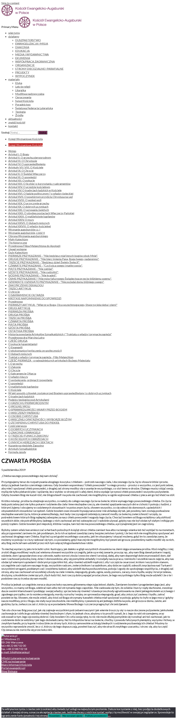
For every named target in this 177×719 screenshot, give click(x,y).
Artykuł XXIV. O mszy (21, 219)
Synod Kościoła (24, 100)
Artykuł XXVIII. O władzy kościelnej (29, 226)
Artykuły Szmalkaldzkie (22, 448)
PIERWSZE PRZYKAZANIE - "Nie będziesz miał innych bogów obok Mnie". (53, 255)
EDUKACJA (22, 50)
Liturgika (20, 90)
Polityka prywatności (96, 715)
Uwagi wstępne (17, 249)
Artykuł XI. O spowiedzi (22, 177)
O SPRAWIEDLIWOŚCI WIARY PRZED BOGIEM (37, 409)
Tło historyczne (17, 242)
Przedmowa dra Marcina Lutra (26, 337)
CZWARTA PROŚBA (20, 321)
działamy (13, 36)
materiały (14, 79)
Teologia (20, 111)
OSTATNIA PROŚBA (21, 331)
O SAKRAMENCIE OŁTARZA (26, 295)
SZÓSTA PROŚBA (19, 327)
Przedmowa (15, 301)
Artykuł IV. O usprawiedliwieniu (26, 164)
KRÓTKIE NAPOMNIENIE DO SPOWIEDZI (34, 298)
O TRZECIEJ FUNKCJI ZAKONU (28, 435)
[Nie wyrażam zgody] (109, 716)
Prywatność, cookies (20, 680)
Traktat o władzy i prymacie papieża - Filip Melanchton (40, 357)
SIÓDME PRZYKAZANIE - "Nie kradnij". (32, 275)
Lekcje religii (22, 86)
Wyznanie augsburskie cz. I (24, 229)
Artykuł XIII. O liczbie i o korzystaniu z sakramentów (39, 183)
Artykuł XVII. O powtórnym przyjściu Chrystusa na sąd (40, 196)
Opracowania (23, 97)
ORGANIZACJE (25, 65)
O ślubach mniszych (20, 353)
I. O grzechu (15, 363)
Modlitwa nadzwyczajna (29, 93)
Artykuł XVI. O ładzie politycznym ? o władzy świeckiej (40, 193)
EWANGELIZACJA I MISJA (31, 43)
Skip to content (10, 3)
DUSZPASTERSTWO (28, 40)
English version (17, 683)
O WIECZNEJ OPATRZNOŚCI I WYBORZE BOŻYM (40, 419)
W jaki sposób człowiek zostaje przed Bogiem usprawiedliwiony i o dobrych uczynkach (59, 393)
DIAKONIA (22, 47)
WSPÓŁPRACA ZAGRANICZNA (35, 61)
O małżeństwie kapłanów (23, 386)
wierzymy (14, 32)
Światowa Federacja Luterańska (34, 108)
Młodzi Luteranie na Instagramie (20, 658)
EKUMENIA (22, 58)
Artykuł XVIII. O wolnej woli (24, 200)
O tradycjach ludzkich (21, 396)
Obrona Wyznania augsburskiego (28, 236)
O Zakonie (14, 367)
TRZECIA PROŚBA (19, 317)
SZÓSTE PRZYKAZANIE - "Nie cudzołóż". (33, 272)
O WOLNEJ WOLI (19, 406)
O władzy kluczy (18, 376)
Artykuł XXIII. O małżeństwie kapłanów (31, 216)
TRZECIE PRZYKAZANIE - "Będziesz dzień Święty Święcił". (44, 262)
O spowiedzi (15, 383)
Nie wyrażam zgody (72, 715)
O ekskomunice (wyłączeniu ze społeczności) (35, 350)
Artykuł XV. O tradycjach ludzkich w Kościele (35, 190)
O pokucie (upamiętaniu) (22, 344)
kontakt (13, 126)
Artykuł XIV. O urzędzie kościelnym (29, 187)
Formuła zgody (17, 452)
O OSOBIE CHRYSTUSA (23, 416)
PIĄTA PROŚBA (18, 324)
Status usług (15, 687)
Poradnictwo (23, 104)
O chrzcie (14, 291)
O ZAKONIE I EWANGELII (24, 432)
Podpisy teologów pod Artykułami (28, 399)
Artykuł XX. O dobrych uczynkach (28, 206)
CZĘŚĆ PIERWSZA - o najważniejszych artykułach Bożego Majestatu (49, 360)
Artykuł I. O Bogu (18, 154)
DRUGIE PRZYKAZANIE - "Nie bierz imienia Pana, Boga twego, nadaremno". (53, 259)
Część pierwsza (17, 425)
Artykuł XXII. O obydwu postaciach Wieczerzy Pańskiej (41, 213)
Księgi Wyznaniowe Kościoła (25, 139)
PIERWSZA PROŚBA (21, 311)
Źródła (19, 115)
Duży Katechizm (18, 252)
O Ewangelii (15, 347)
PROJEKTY (22, 72)
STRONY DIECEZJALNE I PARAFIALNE (39, 68)
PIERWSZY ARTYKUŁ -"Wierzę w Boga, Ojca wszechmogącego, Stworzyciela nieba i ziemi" (62, 304)
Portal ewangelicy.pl (13, 668)
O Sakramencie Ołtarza (22, 373)
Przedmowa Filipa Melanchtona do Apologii (34, 245)
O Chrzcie (14, 370)
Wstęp (12, 151)
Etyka (18, 83)
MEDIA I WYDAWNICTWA (32, 54)
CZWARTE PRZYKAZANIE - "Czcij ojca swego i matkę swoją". (45, 265)
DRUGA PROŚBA (19, 314)
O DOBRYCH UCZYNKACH (25, 429)
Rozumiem (54, 715)
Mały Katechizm (18, 239)
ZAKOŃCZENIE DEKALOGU (26, 285)
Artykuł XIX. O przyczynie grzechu (28, 203)
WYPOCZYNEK (25, 75)
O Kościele (14, 389)
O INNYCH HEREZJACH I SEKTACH (30, 442)
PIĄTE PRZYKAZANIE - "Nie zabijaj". (30, 268)
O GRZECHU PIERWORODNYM (28, 403)
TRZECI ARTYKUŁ (19, 288)
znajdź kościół (16, 122)
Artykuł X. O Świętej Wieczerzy (27, 173)
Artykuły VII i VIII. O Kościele (25, 167)
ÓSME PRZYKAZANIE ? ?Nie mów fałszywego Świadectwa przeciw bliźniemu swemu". (59, 278)
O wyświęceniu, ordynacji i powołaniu (30, 380)
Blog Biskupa (9, 671)
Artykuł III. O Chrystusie (22, 160)
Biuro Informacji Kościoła (16, 664)
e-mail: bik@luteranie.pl (15, 652)
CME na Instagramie (13, 661)
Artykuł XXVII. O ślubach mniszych (29, 223)
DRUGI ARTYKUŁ (19, 308)
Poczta (12, 677)
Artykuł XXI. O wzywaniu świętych (28, 209)
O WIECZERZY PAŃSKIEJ (24, 412)
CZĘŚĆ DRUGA (17, 340)
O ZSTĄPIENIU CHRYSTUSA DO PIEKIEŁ (33, 422)
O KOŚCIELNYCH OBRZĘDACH (28, 439)
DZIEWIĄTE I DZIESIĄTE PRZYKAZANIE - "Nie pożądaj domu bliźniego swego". (56, 281)
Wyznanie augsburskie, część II (26, 232)
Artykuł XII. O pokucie (21, 180)
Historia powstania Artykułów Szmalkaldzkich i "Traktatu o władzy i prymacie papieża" (60, 334)
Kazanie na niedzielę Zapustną (26, 445)
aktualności (15, 118)
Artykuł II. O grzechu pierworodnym (29, 157)
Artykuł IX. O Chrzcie (21, 170)
